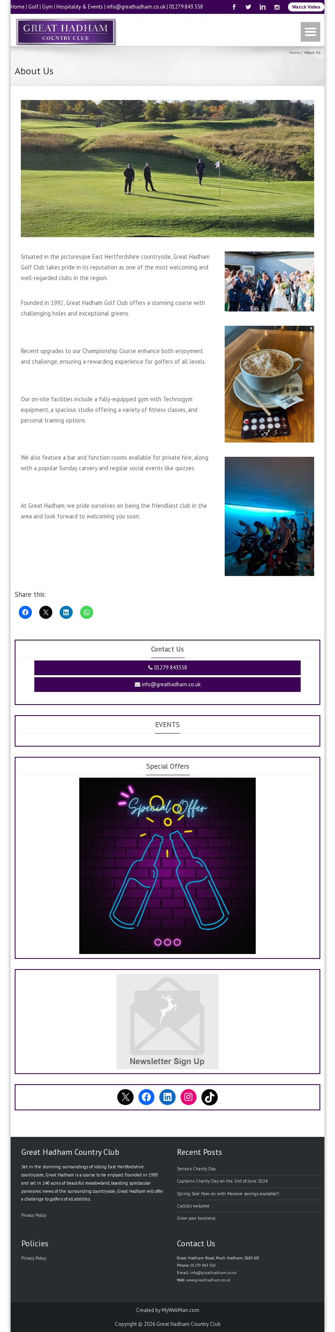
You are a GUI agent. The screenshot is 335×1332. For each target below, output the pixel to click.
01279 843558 (169, 667)
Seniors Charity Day (196, 1169)
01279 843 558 (186, 6)
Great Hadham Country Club (188, 1324)
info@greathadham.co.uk (136, 6)
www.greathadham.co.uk (208, 1280)
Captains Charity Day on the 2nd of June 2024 (222, 1181)
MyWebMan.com (180, 1310)
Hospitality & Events (79, 6)
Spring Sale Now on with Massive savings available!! (228, 1193)
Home (18, 6)
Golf (33, 6)
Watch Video (306, 7)
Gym (47, 6)
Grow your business (196, 1218)
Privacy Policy (33, 1215)
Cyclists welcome (193, 1206)
